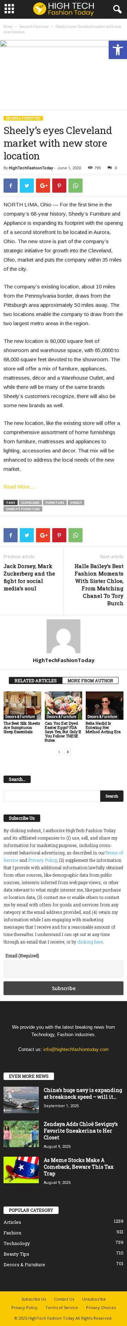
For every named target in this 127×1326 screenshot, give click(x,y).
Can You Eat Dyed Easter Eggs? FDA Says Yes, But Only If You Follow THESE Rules (63, 731)
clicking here (90, 942)
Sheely (76, 502)
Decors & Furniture (34, 26)
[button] (118, 50)
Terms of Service (62, 1307)
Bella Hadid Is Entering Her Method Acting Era (103, 727)
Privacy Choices (101, 1307)
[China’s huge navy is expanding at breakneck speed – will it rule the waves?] (21, 1100)
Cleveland (30, 502)
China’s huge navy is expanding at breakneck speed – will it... (83, 1093)
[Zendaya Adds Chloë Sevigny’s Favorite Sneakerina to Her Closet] (21, 1134)
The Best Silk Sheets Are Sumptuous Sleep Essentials (22, 727)
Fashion (12, 1232)
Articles (12, 1222)
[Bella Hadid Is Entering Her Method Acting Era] (104, 705)
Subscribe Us (34, 1299)
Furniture (55, 502)
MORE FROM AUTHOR (90, 680)
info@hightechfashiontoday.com (76, 1049)
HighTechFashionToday (31, 168)
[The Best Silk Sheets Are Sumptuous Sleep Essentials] (22, 705)
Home (8, 26)
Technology (17, 1243)
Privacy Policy (42, 860)
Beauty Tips (16, 1254)
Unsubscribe (94, 1299)
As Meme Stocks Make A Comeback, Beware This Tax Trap (79, 1167)
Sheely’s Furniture (23, 509)
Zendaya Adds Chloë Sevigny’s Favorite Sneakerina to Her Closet (81, 1131)
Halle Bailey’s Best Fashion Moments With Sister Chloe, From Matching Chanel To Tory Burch (98, 584)
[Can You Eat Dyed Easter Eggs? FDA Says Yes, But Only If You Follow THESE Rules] (64, 705)
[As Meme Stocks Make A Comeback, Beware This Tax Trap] (21, 1170)
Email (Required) (22, 955)
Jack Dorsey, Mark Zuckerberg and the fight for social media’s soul (29, 577)
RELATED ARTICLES (35, 680)
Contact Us (64, 1299)
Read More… (19, 487)
